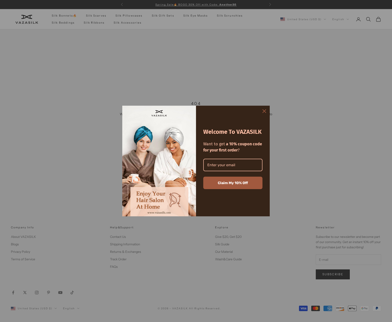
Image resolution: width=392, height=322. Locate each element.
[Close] (264, 111)
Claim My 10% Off (233, 183)
